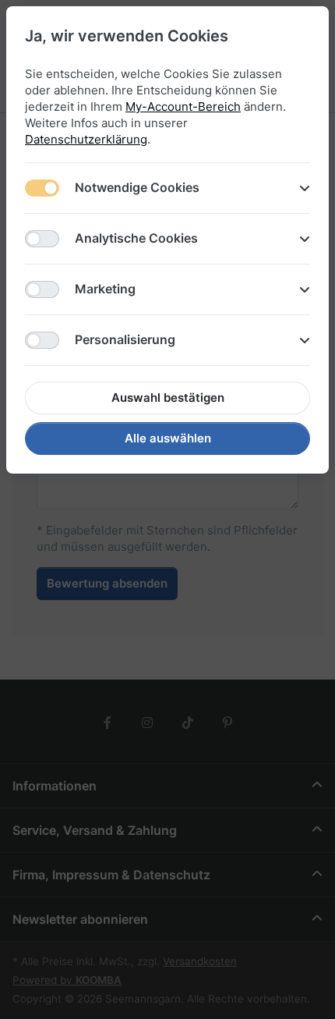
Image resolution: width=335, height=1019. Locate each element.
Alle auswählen (168, 438)
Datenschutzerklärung (86, 139)
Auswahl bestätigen (167, 397)
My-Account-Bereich (183, 106)
